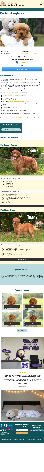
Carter (15, 9)
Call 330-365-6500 (24, 62)
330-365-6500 (8, 92)
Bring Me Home (22, 69)
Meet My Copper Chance (22, 206)
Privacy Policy (39, 439)
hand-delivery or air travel (11, 95)
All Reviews (21, 386)
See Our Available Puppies (11, 129)
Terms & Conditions (22, 440)
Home (1, 9)
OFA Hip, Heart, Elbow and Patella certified (19, 101)
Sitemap (34, 439)
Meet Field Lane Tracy (22, 259)
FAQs (24, 439)
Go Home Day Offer (23, 112)
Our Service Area (29, 439)
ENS (4, 99)
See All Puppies (22, 330)
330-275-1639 (2, 434)
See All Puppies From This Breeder (29, 53)
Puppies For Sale (8, 9)
